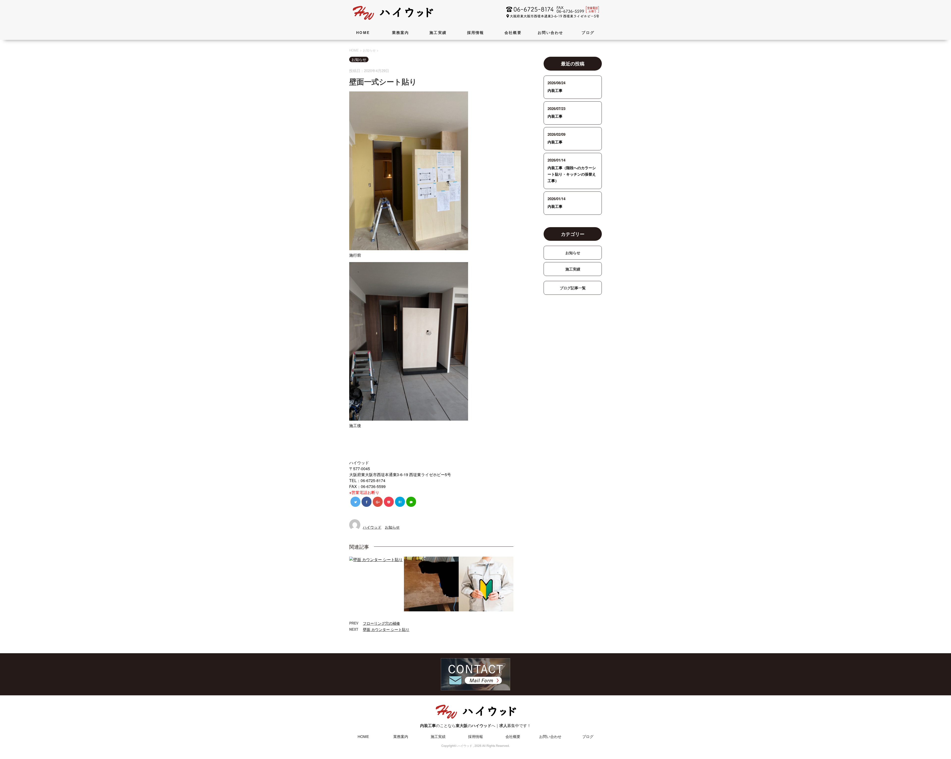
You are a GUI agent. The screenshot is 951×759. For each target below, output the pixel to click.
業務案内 (400, 32)
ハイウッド (372, 527)
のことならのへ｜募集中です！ (475, 725)
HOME (363, 32)
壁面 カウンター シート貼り (386, 629)
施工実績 (438, 32)
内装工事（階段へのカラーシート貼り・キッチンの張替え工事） (572, 174)
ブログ (587, 32)
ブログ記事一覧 (573, 288)
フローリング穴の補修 (381, 623)
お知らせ (392, 527)
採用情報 (475, 32)
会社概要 (513, 32)
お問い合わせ (550, 32)
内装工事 (555, 90)
